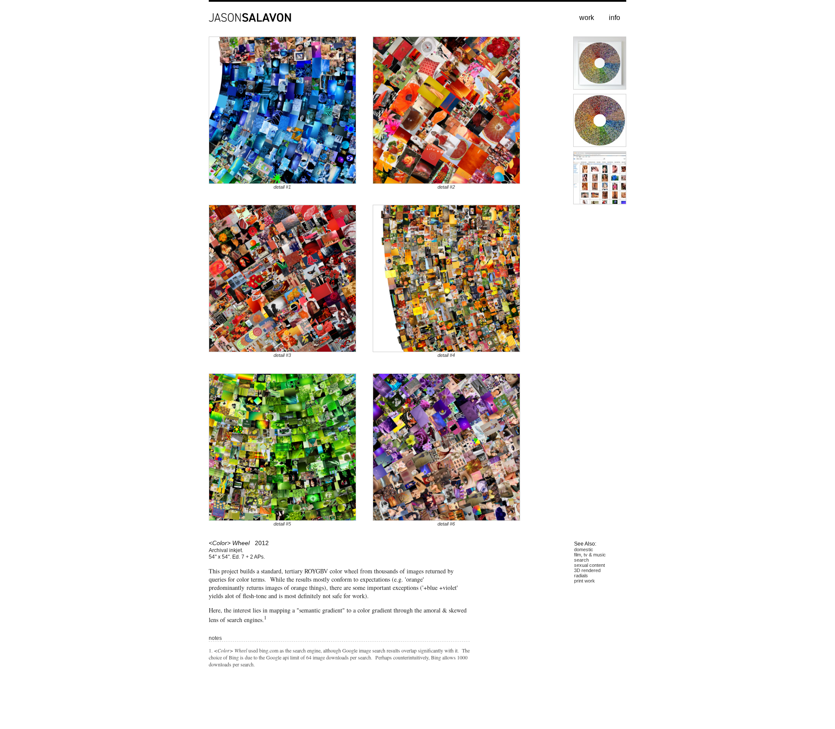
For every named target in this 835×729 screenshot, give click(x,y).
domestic (583, 549)
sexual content (589, 565)
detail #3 (282, 355)
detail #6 (446, 523)
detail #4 (446, 355)
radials (581, 575)
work (586, 17)
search (581, 560)
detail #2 (446, 187)
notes (215, 638)
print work (584, 580)
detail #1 (282, 187)
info (614, 17)
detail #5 (282, 523)
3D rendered (587, 570)
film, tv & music (590, 554)
